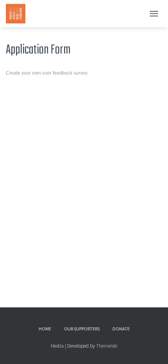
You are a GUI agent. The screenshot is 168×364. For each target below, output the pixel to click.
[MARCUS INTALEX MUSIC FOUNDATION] (18, 13)
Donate (121, 329)
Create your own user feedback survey (47, 73)
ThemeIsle (106, 346)
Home (45, 329)
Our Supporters (82, 329)
